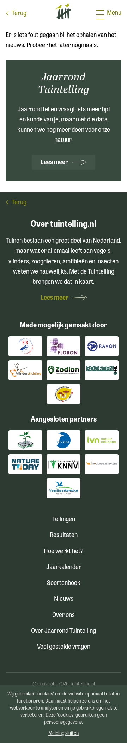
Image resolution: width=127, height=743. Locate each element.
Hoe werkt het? (64, 551)
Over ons (63, 615)
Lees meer (55, 162)
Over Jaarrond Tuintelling (63, 631)
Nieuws (63, 599)
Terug (19, 13)
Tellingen (63, 519)
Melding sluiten (63, 733)
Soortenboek (63, 583)
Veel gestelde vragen (63, 647)
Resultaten (64, 535)
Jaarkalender (63, 567)
